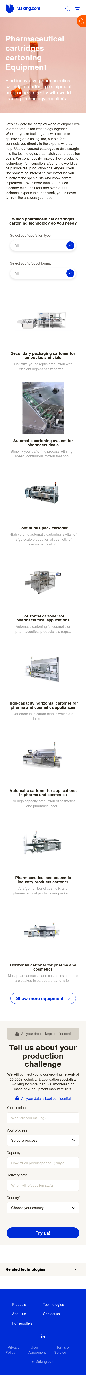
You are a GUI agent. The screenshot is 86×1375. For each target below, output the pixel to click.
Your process (17, 1130)
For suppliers (22, 1323)
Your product (17, 1107)
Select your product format (30, 263)
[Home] (23, 8)
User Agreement (37, 1350)
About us (19, 1313)
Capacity (14, 1152)
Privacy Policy (12, 1350)
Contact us (51, 1313)
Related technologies (25, 1269)
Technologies (53, 1304)
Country (13, 1197)
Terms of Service (62, 1350)
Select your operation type (30, 235)
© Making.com (43, 1361)
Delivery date (18, 1175)
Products (19, 1304)
